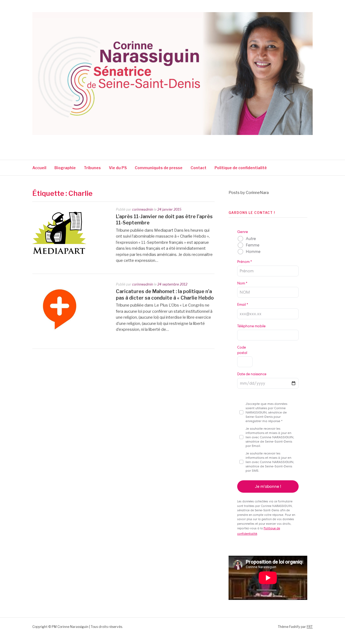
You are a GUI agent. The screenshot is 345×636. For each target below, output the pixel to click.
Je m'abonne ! (268, 486)
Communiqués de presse (158, 167)
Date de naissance (251, 374)
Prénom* (244, 261)
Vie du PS (118, 167)
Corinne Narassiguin (95, 142)
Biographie (65, 167)
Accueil (39, 167)
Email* (242, 304)
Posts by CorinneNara (249, 192)
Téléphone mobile (251, 326)
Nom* (242, 283)
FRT (310, 627)
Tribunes (92, 167)
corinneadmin (142, 209)
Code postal (242, 350)
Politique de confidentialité (241, 167)
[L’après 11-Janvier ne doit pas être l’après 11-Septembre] (59, 259)
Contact (198, 167)
